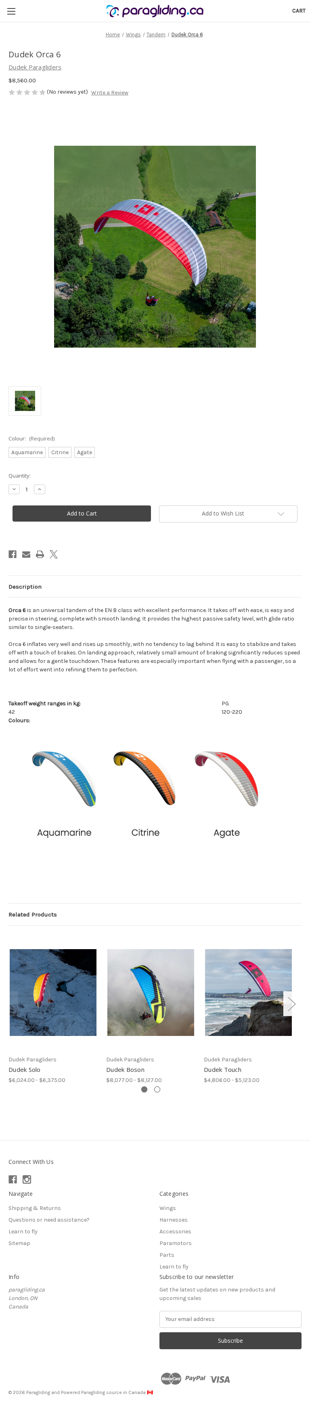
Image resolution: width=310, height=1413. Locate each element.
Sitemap (19, 1243)
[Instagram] (27, 1179)
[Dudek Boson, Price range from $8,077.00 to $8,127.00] (150, 992)
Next (291, 1004)
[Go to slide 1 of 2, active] (144, 1089)
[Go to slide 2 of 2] (157, 1089)
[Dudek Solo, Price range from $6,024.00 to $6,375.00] (53, 992)
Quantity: (19, 475)
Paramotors (175, 1243)
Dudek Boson (125, 1069)
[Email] (26, 554)
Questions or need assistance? (49, 1219)
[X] (54, 554)
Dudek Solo (24, 1069)
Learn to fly (23, 1231)
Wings (167, 1208)
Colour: (31, 438)
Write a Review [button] (109, 92)
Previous (10, 1004)
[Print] (40, 554)
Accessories (175, 1231)
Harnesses (173, 1219)
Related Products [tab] (32, 914)
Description (25, 586)
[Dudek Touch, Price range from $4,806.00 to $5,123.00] (248, 992)
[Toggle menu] (11, 11)
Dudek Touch (222, 1069)
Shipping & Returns (34, 1208)
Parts (166, 1255)
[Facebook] (12, 554)
